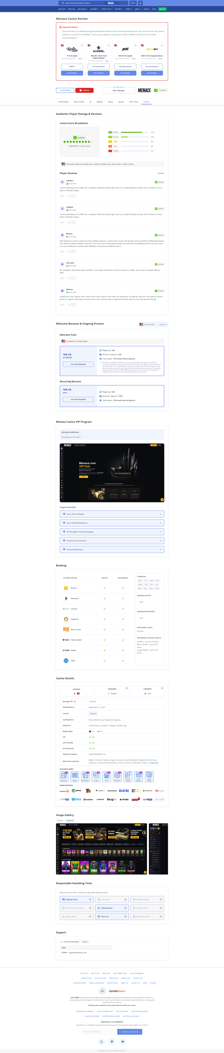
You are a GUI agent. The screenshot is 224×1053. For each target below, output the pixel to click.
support (146, 102)
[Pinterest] (112, 1041)
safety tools (133, 102)
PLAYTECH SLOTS (100, 978)
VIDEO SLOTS (113, 978)
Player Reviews (65, 90)
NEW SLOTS (106, 973)
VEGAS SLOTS (138, 978)
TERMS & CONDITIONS (96, 983)
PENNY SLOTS (125, 978)
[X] (101, 1041)
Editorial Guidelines (131, 1016)
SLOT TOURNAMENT (137, 973)
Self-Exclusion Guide (139, 1011)
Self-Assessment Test (105, 1011)
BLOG (154, 9)
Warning (86, 90)
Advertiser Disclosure (111, 1016)
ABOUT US (124, 983)
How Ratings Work (92, 1016)
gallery (121, 102)
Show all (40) (159, 799)
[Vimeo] (122, 1041)
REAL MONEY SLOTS (120, 973)
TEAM (145, 983)
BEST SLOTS (95, 973)
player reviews (63, 102)
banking (100, 102)
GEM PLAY (162, 9)
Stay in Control (122, 1011)
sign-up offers (79, 102)
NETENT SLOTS (87, 978)
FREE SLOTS (61, 9)
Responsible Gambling (85, 1011)
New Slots (71, 9)
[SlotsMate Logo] (112, 3)
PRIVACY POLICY (112, 983)
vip (90, 102)
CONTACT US (135, 983)
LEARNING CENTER (79, 983)
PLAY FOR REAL (72, 73)
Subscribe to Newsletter (129, 1032)
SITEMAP (153, 983)
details (110, 102)
